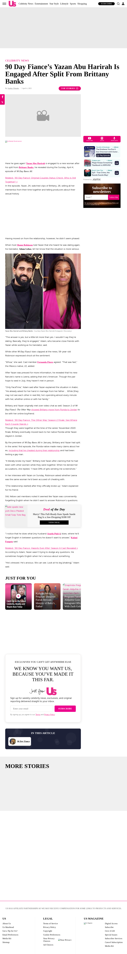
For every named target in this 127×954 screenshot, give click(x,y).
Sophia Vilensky (13, 88)
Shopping (82, 3)
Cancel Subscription (114, 942)
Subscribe (106, 4)
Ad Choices (48, 945)
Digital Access (111, 923)
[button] (118, 3)
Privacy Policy (49, 715)
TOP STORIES (68, 88)
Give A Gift (110, 931)
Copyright (47, 931)
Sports (73, 3)
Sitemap (6, 942)
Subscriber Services (113, 938)
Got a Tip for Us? (9, 931)
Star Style (54, 3)
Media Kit (6, 938)
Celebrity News (26, 3)
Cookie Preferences (51, 935)
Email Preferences (10, 935)
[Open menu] (4, 3)
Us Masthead (8, 927)
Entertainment (41, 3)
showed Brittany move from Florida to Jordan (54, 409)
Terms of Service (50, 923)
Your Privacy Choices (49, 939)
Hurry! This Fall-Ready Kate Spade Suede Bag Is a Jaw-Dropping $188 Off (54, 515)
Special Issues (111, 935)
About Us (6, 923)
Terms (37, 715)
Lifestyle (64, 3)
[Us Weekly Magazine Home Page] (12, 4)
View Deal (54, 522)
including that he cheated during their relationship (34, 450)
